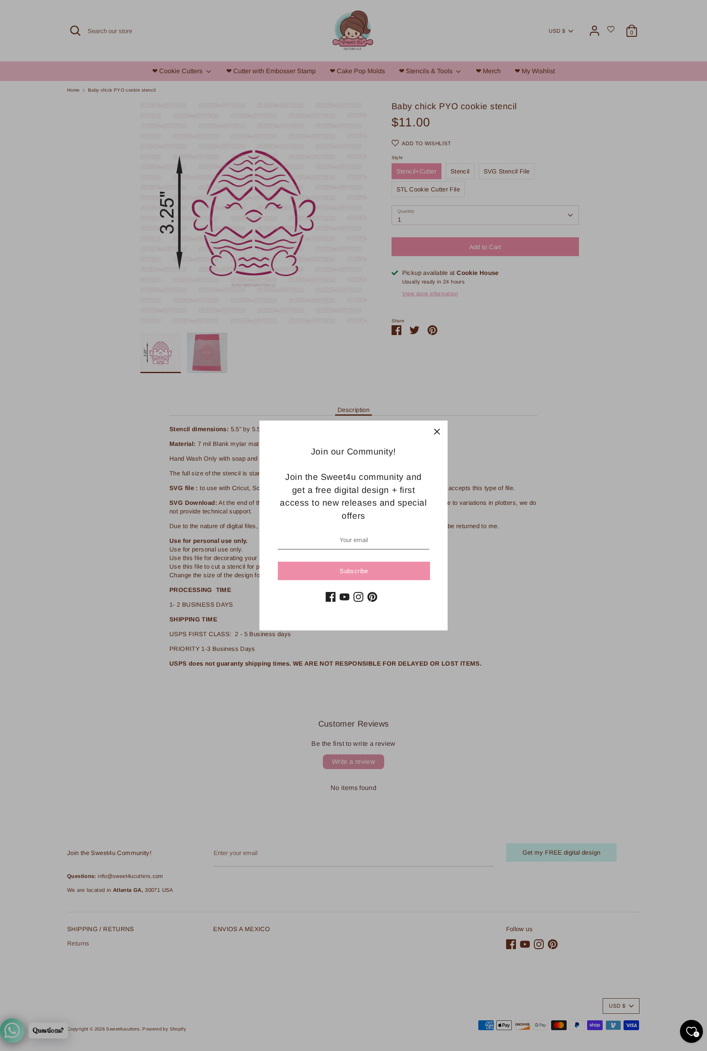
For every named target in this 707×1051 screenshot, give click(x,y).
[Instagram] (358, 597)
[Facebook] (330, 597)
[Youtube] (344, 597)
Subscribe (354, 570)
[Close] (437, 431)
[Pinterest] (372, 597)
